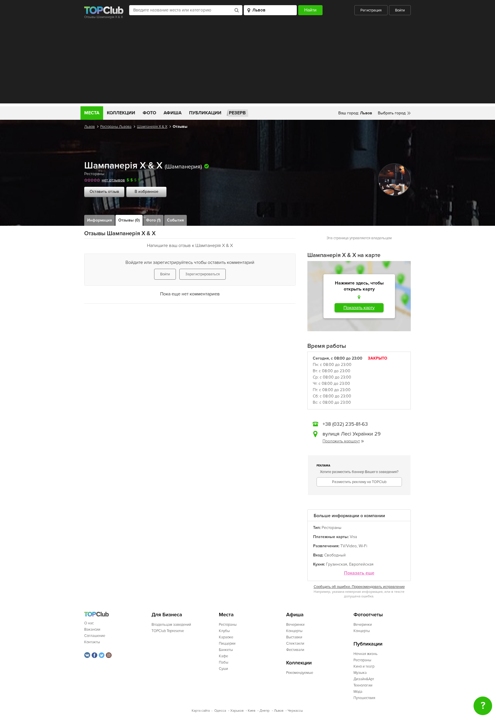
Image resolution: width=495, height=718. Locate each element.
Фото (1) (153, 220)
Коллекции (121, 113)
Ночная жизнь (365, 654)
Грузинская (336, 564)
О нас (89, 623)
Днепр (265, 711)
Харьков (236, 711)
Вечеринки (295, 624)
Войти (400, 10)
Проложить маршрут (341, 441)
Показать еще (359, 573)
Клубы (224, 631)
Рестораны (94, 173)
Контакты (92, 642)
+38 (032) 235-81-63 (345, 424)
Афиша (173, 113)
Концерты (294, 631)
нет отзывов (113, 180)
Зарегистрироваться (202, 274)
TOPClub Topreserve (168, 631)
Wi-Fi (363, 546)
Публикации (205, 113)
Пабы (223, 662)
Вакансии (92, 629)
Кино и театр (363, 666)
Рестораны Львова (115, 126)
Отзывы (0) (129, 220)
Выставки (294, 637)
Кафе (223, 656)
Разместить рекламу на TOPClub (359, 482)
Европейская (361, 564)
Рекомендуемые (299, 672)
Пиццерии (227, 643)
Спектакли (295, 643)
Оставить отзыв (104, 191)
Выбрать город (392, 113)
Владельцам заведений (171, 624)
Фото (149, 113)
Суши (223, 668)
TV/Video (348, 546)
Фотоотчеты (368, 615)
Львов (89, 126)
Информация (99, 220)
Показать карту (359, 308)
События (175, 220)
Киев (251, 711)
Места (91, 113)
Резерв (237, 113)
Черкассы (295, 711)
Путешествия (364, 698)
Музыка (360, 672)
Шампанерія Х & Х (152, 126)
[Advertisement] (247, 63)
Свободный (335, 555)
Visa (353, 536)
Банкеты (226, 650)
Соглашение (94, 635)
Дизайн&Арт (363, 679)
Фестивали (295, 650)
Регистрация (371, 10)
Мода (357, 691)
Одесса (220, 711)
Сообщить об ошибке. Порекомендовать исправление (359, 586)
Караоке (226, 637)
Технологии (362, 685)
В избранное (146, 191)
